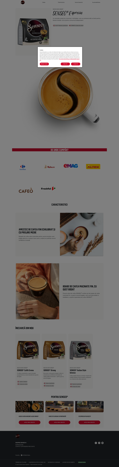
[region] (60, 57)
